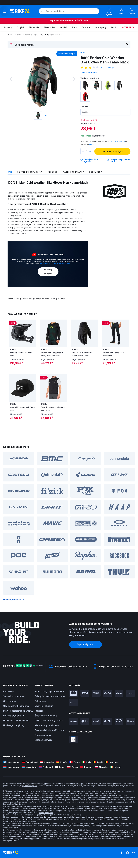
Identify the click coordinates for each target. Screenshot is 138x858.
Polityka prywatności (13, 715)
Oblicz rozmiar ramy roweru (49, 720)
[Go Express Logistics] (119, 721)
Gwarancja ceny (43, 735)
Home (10, 35)
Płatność (39, 710)
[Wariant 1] (85, 85)
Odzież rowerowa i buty (34, 35)
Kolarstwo (18, 35)
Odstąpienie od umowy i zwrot (50, 696)
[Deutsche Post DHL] (73, 721)
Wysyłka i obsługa (44, 706)
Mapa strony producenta (47, 725)
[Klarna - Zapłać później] (119, 693)
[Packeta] (130, 721)
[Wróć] (11, 79)
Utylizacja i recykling (13, 725)
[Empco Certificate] (73, 739)
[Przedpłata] (73, 702)
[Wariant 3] (108, 85)
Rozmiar (84, 106)
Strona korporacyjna (13, 696)
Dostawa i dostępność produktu (50, 730)
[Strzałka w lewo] (11, 333)
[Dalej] (73, 79)
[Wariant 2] (96, 85)
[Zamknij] (127, 44)
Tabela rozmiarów (88, 72)
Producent (95, 172)
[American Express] (96, 693)
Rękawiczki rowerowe (53, 35)
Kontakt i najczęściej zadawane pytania (50, 691)
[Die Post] (96, 721)
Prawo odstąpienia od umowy (18, 710)
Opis (10, 172)
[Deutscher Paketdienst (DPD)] (84, 721)
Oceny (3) (52, 172)
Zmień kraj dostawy (108, 793)
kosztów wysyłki (77, 784)
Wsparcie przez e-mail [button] (120, 160)
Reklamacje (40, 701)
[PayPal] (107, 693)
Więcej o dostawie (46, 813)
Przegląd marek (12, 599)
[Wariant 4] (119, 85)
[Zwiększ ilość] (90, 151)
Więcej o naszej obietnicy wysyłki (24, 821)
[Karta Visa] (84, 693)
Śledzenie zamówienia (46, 715)
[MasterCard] (73, 693)
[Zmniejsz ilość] (83, 151)
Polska (91, 144)
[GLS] (107, 721)
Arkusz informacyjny (30, 172)
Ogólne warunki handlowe (16, 706)
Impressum (8, 691)
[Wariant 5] (85, 97)
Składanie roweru (43, 740)
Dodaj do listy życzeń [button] (91, 160)
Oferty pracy (9, 701)
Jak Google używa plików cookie (54, 264)
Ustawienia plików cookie (16, 720)
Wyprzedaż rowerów (61, 20)
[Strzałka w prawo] (33, 333)
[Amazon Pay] (130, 693)
